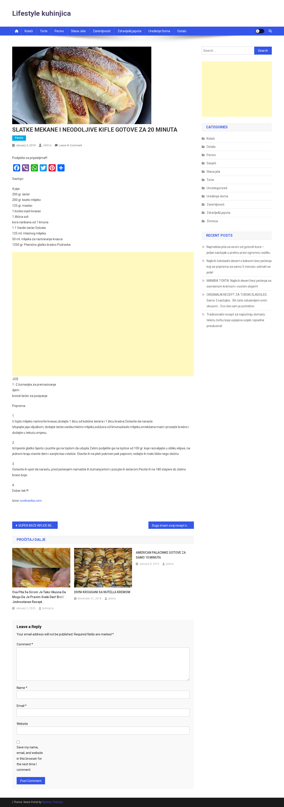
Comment (25, 644)
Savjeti (211, 163)
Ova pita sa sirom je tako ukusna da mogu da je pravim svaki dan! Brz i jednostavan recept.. (39, 597)
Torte (43, 31)
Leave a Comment (70, 145)
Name (22, 688)
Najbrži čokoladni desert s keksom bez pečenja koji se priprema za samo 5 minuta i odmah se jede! (239, 266)
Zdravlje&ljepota (129, 31)
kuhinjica (47, 608)
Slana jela (78, 31)
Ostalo (181, 31)
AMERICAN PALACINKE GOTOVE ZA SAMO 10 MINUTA (161, 555)
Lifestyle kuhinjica (41, 13)
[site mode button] (259, 31)
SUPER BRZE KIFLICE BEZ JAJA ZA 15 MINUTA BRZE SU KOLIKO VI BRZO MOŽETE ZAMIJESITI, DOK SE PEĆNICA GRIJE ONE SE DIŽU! (38, 525)
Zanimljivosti (101, 31)
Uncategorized (217, 188)
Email (22, 706)
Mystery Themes (52, 802)
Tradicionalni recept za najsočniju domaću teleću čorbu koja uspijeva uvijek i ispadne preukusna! (236, 320)
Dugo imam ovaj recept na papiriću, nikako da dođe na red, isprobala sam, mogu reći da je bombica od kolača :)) (173, 525)
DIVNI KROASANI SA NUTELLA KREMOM (102, 592)
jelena (47, 145)
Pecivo (59, 31)
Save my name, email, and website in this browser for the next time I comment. (30, 758)
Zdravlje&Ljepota (218, 212)
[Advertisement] (103, 283)
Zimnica (212, 221)
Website (22, 724)
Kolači (29, 31)
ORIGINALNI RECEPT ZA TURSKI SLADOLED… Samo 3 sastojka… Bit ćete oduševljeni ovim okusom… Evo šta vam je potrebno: (237, 300)
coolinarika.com (31, 500)
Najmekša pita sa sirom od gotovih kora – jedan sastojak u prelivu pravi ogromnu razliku (238, 249)
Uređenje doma (159, 31)
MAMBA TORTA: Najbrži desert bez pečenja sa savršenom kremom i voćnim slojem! (239, 283)
